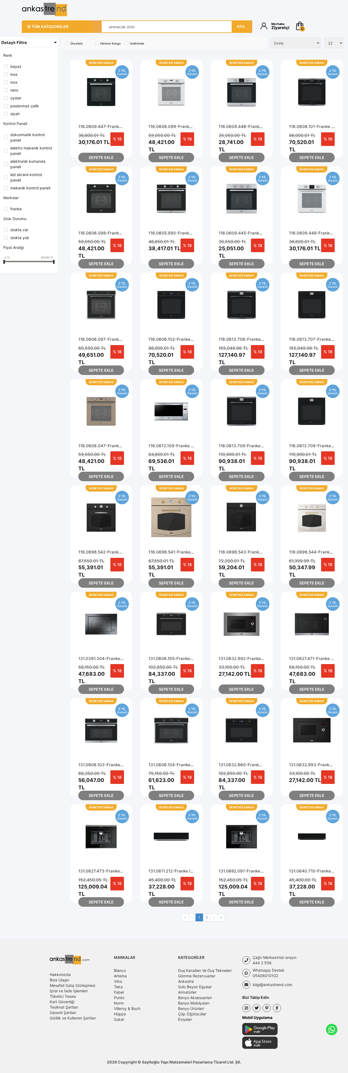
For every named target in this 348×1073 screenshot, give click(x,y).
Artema (120, 976)
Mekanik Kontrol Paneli (30, 188)
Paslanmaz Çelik (24, 106)
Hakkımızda (60, 974)
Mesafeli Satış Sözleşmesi (72, 985)
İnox (14, 74)
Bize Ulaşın (59, 980)
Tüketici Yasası (63, 996)
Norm (119, 1003)
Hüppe (120, 1014)
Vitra (118, 981)
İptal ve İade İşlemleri (69, 990)
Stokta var (19, 229)
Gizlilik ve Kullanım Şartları (73, 1018)
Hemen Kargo (110, 43)
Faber (119, 992)
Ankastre (186, 981)
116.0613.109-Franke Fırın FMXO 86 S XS (188, 445)
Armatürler (187, 992)
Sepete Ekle (101, 157)
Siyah (15, 113)
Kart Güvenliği (62, 1001)
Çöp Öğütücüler (192, 1014)
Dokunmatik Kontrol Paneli (27, 137)
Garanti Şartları (63, 1012)
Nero (14, 90)
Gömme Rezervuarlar (196, 976)
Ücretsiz (76, 43)
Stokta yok (19, 237)
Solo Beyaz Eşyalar (195, 986)
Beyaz (15, 66)
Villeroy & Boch (127, 1008)
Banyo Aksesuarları (195, 997)
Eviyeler (185, 1019)
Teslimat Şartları (64, 1007)
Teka (118, 986)
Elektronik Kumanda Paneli (27, 164)
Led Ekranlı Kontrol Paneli (26, 177)
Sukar (119, 1019)
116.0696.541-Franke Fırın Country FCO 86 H (193, 552)
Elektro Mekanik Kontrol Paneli (31, 151)
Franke (16, 209)
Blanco (120, 970)
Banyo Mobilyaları (193, 1003)
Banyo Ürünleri (191, 1008)
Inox (14, 82)
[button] (310, 25)
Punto (119, 997)
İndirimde (137, 43)
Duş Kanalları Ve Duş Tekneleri (204, 970)
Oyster (15, 98)
